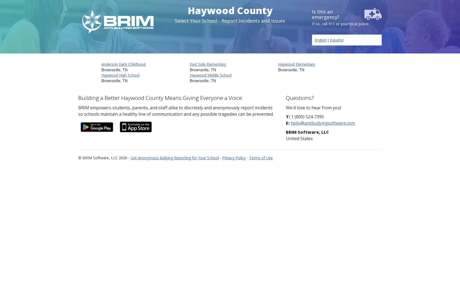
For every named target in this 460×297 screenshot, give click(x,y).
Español (336, 40)
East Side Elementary (208, 64)
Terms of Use (261, 157)
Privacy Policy (234, 157)
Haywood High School (120, 75)
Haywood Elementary (296, 64)
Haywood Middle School (211, 75)
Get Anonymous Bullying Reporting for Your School (175, 157)
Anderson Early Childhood (123, 64)
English (321, 40)
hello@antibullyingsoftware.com (323, 123)
